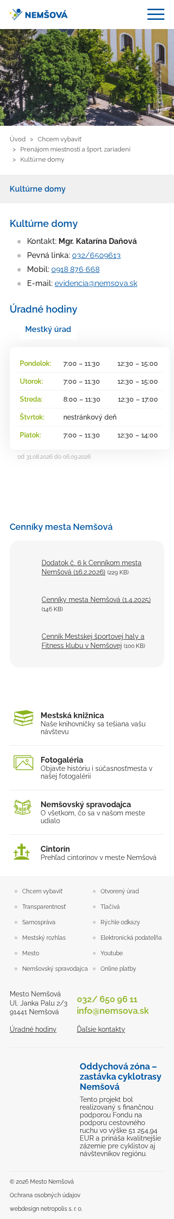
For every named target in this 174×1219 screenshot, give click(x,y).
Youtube (112, 953)
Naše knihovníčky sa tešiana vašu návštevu (93, 723)
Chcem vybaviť (42, 891)
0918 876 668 (75, 269)
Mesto (30, 953)
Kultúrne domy (38, 189)
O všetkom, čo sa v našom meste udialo (93, 812)
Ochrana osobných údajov (45, 1195)
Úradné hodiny (33, 1029)
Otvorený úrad (120, 891)
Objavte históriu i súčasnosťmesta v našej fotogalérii (96, 767)
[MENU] (155, 14)
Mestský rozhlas (44, 937)
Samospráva (39, 922)
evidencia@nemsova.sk (96, 283)
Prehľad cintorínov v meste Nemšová (99, 852)
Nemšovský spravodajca (55, 968)
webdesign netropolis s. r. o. (46, 1208)
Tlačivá (110, 906)
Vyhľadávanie (132, 14)
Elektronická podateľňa (131, 937)
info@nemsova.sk (113, 1011)
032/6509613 (96, 255)
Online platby (118, 968)
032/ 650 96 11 (107, 999)
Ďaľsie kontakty (101, 1029)
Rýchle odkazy (120, 922)
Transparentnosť (44, 906)
